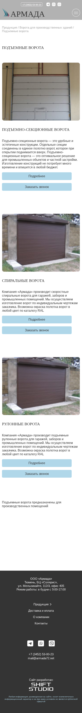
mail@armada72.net (41, 658)
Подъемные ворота (15, 31)
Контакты (41, 623)
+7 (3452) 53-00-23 (31, 5)
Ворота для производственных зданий (46, 27)
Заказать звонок (37, 187)
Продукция (9, 27)
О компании (41, 617)
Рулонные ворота (21, 424)
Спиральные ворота (23, 280)
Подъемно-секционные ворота (35, 129)
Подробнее (36, 176)
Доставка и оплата (41, 610)
